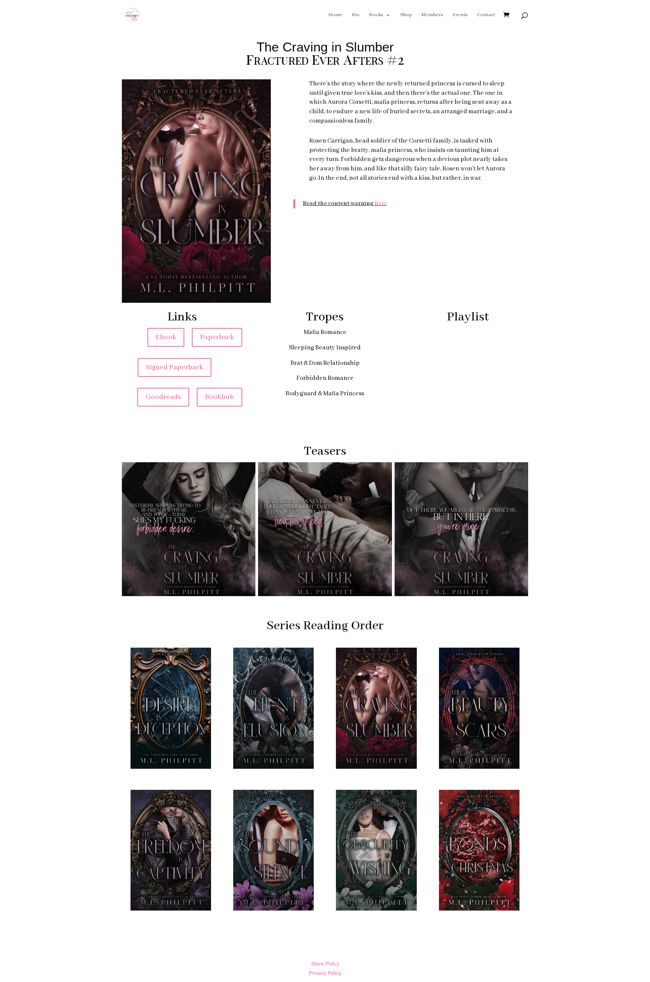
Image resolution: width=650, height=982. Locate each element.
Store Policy (325, 964)
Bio (356, 15)
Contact (486, 15)
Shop (406, 15)
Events (460, 15)
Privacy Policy (325, 973)
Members (432, 15)
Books (376, 15)
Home (335, 15)
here (381, 203)
